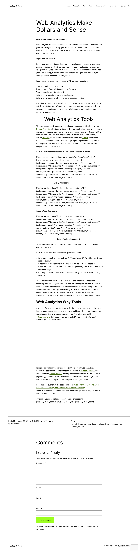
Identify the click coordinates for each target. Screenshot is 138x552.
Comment (41, 463)
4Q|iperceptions (43, 317)
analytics (77, 424)
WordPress (125, 546)
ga (95, 424)
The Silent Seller (15, 6)
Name (39, 488)
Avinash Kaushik (87, 371)
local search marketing (105, 424)
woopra (81, 427)
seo (116, 424)
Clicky (85, 138)
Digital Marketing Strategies (42, 421)
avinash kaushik (87, 424)
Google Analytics (43, 129)
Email (39, 498)
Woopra (45, 138)
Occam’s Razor (56, 374)
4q (72, 424)
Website (39, 508)
